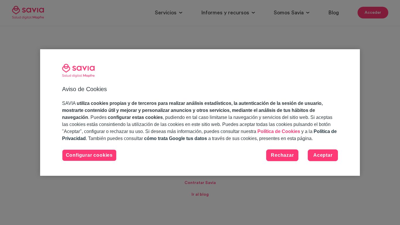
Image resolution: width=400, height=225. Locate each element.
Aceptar (323, 155)
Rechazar (282, 155)
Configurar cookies (89, 155)
